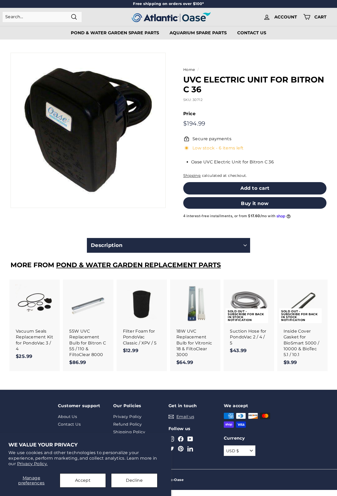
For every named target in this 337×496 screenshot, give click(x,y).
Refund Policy (127, 424)
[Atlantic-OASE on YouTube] (190, 439)
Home (189, 69)
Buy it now (255, 203)
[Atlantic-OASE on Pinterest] (181, 449)
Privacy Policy (127, 416)
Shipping (192, 175)
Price (189, 113)
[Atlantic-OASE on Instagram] (171, 439)
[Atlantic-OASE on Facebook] (181, 439)
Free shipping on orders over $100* (168, 3)
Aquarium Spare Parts (198, 32)
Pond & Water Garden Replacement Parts (138, 265)
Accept (83, 480)
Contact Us (251, 32)
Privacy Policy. (32, 463)
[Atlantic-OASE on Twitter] (171, 449)
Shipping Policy (129, 431)
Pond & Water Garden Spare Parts (115, 32)
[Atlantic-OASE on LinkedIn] (190, 449)
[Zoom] (88, 130)
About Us (67, 416)
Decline (134, 480)
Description (106, 245)
